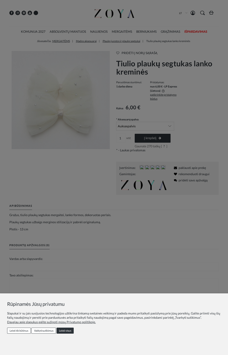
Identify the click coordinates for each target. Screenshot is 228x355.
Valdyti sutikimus (43, 330)
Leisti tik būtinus (19, 330)
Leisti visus (65, 330)
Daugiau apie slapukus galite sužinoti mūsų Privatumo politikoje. (51, 322)
